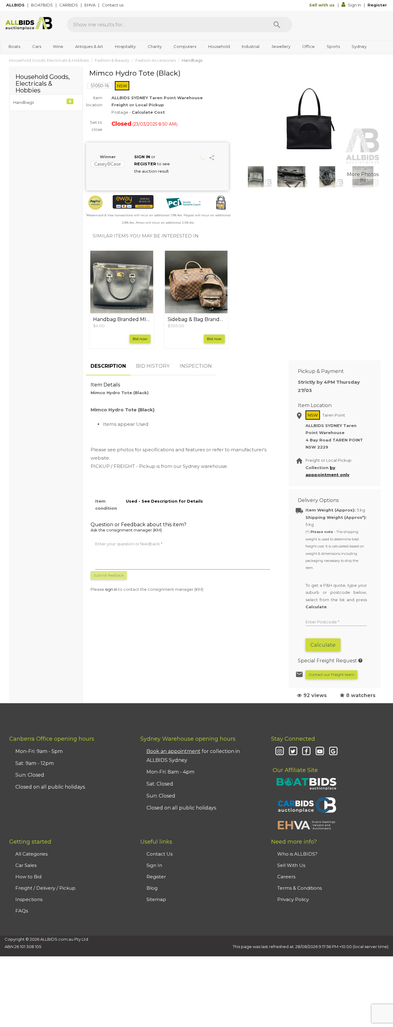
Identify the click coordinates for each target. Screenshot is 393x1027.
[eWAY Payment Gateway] (133, 202)
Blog (152, 888)
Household (219, 46)
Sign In (354, 4)
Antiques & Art (89, 46)
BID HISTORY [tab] (152, 366)
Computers (184, 46)
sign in (111, 589)
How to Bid (28, 877)
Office (308, 46)
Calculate (323, 645)
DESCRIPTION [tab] (108, 366)
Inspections (28, 899)
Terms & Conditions (299, 888)
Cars (36, 46)
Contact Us (159, 854)
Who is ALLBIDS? (297, 854)
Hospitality (125, 46)
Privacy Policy (293, 899)
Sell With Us (291, 865)
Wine (58, 46)
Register (377, 4)
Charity (155, 46)
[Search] (277, 24)
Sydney (359, 46)
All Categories (31, 854)
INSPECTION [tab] (196, 366)
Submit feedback (109, 575)
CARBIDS (69, 4)
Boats (14, 46)
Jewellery (280, 46)
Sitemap (156, 899)
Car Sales (26, 865)
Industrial (250, 46)
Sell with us (322, 4)
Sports (333, 46)
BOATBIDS (42, 4)
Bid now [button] (140, 338)
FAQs (21, 911)
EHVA (90, 4)
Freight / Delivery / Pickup (45, 888)
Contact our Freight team (331, 674)
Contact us (113, 4)
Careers (286, 877)
